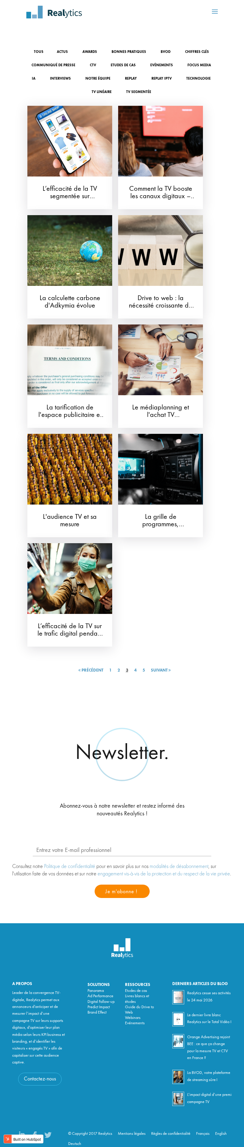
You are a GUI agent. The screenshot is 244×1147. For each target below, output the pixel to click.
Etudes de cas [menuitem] (136, 991)
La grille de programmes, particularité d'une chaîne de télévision (160, 528)
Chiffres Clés (197, 52)
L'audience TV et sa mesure (70, 520)
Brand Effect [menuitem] (97, 1012)
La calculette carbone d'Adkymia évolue (70, 302)
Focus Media (199, 65)
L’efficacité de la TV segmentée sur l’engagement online (69, 196)
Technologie (198, 79)
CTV (93, 65)
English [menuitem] (221, 1134)
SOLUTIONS (98, 985)
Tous (38, 52)
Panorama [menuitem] (95, 991)
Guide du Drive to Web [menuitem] (139, 1009)
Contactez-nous (40, 1079)
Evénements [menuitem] (135, 1023)
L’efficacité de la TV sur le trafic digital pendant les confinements (69, 634)
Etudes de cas (123, 65)
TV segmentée (138, 92)
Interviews (60, 79)
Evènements (161, 65)
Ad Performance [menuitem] (100, 996)
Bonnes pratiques (129, 52)
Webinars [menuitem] (132, 1018)
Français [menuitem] (202, 1134)
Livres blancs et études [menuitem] (137, 998)
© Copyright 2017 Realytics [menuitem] (90, 1134)
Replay (131, 79)
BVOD (166, 52)
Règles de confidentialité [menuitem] (170, 1134)
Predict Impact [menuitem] (98, 1007)
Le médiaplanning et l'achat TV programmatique (160, 415)
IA (33, 79)
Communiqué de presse (53, 65)
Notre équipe (97, 79)
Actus (62, 52)
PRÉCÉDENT (92, 670)
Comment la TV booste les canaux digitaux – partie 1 (160, 196)
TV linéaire (102, 92)
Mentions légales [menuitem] (132, 1134)
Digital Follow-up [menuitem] (101, 1002)
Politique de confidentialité (69, 866)
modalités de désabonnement (179, 866)
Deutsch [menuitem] (74, 1144)
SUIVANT (159, 670)
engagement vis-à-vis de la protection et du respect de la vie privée (164, 873)
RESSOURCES (137, 985)
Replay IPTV (161, 79)
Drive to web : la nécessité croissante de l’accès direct (160, 306)
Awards (89, 52)
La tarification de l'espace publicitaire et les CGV (69, 415)
